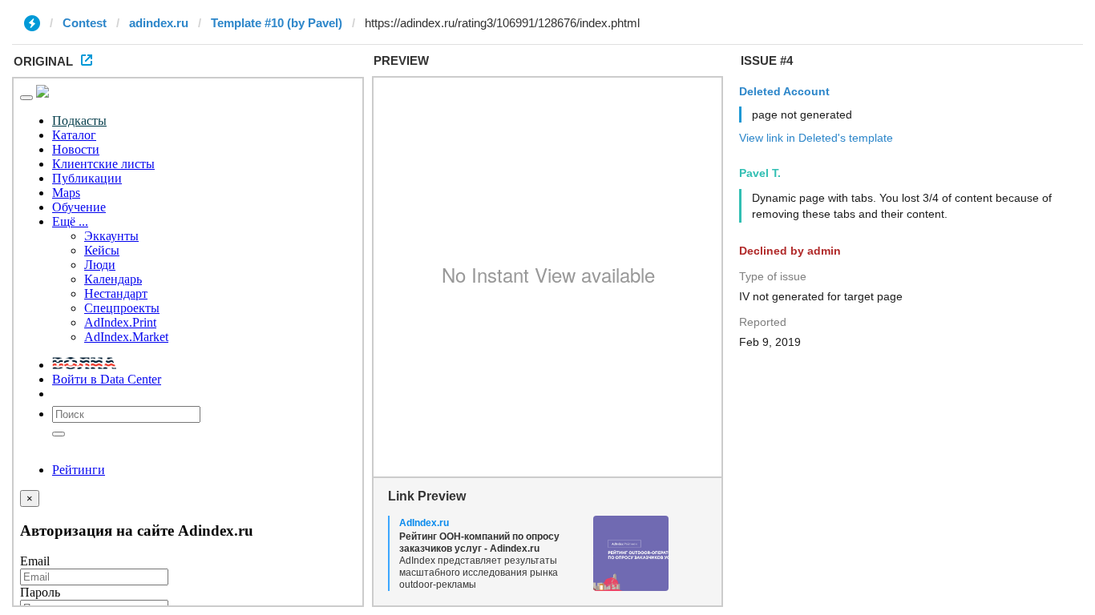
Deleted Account (784, 91)
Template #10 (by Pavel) (276, 23)
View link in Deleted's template (816, 137)
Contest (85, 23)
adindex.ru (158, 23)
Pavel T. (760, 173)
